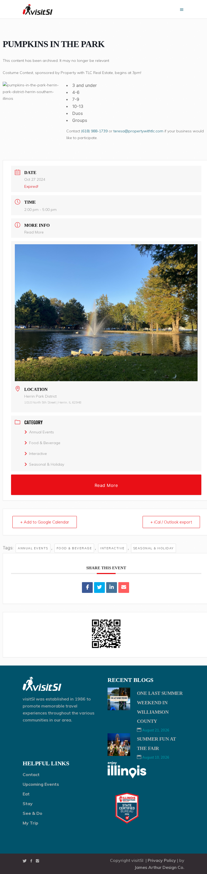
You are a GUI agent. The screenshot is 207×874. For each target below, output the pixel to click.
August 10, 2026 (155, 757)
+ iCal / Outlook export (171, 522)
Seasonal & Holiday (46, 464)
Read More (34, 232)
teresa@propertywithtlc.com (138, 131)
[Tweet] (99, 587)
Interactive (38, 453)
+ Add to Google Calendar (44, 522)
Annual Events (41, 432)
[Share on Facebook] (87, 587)
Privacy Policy (162, 860)
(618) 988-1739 (94, 131)
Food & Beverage (44, 442)
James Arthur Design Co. (159, 867)
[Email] (123, 587)
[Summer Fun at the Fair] (119, 744)
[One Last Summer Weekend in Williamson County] (119, 699)
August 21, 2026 (155, 730)
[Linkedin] (111, 587)
